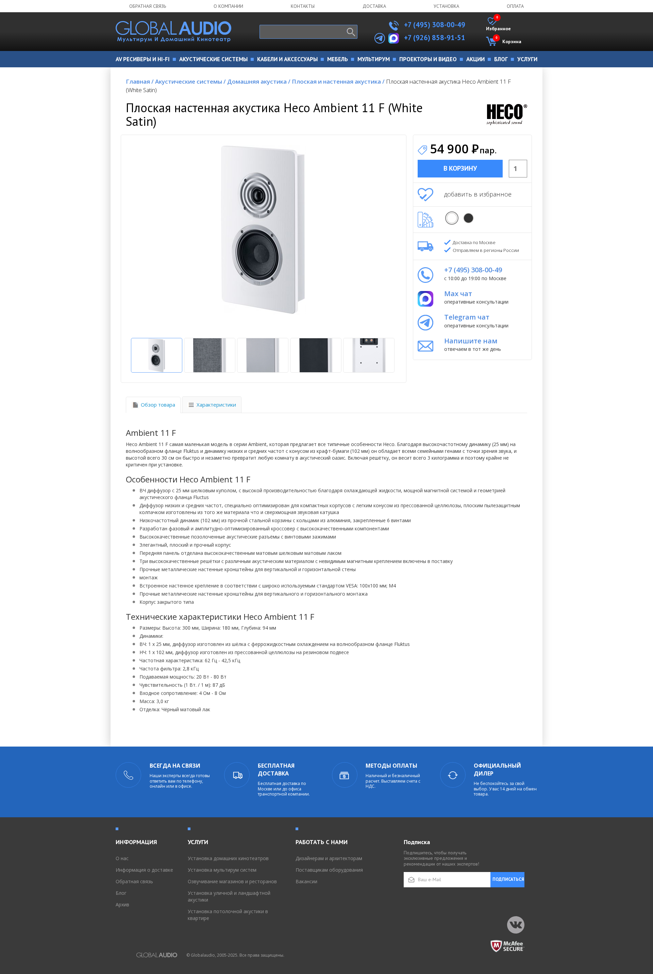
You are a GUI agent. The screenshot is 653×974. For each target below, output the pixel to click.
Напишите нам (471, 340)
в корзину (460, 168)
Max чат (458, 293)
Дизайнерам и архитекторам (329, 858)
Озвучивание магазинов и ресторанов (232, 881)
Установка (446, 6)
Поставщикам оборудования (329, 870)
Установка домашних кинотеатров (228, 858)
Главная (140, 81)
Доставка (374, 6)
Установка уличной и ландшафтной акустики (229, 896)
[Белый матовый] (452, 218)
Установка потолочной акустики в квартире (228, 914)
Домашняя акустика (258, 81)
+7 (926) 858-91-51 (434, 37)
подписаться (508, 879)
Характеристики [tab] (216, 404)
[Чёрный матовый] (468, 218)
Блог (121, 893)
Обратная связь (147, 6)
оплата (515, 6)
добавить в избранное (478, 194)
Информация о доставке (144, 870)
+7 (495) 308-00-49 (433, 24)
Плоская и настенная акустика (338, 81)
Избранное (498, 24)
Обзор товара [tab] (158, 404)
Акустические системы (190, 81)
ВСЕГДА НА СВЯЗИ (175, 765)
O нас (122, 858)
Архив (122, 904)
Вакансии (306, 881)
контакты (303, 6)
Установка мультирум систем (222, 870)
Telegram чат (466, 317)
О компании (228, 6)
